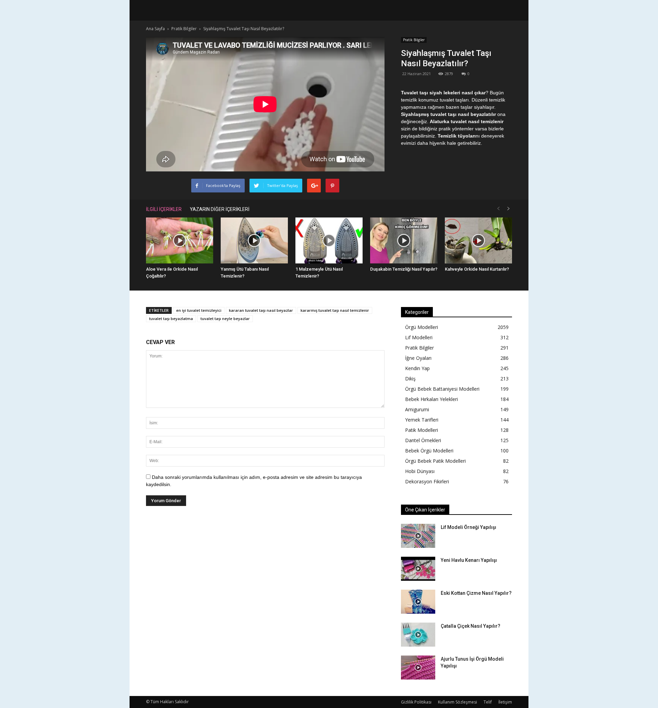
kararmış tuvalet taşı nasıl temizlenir (335, 310)
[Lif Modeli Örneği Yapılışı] (418, 536)
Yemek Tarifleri (421, 419)
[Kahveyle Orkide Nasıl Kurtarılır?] (478, 240)
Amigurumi (417, 409)
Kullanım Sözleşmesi (457, 702)
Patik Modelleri (421, 430)
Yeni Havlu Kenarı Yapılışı (469, 560)
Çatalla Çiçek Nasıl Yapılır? (470, 626)
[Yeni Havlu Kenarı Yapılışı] (418, 569)
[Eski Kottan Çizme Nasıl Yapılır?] (418, 602)
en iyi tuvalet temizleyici (198, 310)
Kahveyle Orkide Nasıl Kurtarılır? (477, 269)
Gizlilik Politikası (416, 702)
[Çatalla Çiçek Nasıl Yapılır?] (418, 635)
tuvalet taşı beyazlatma (171, 318)
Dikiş (410, 378)
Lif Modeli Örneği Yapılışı (468, 527)
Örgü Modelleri (421, 327)
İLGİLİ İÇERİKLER (164, 209)
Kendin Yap (417, 368)
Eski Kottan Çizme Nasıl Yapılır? (476, 593)
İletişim (505, 702)
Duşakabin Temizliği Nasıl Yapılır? (403, 269)
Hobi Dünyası (420, 471)
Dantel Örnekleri (423, 440)
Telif (488, 702)
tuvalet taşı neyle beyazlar (225, 318)
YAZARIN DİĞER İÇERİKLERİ (219, 209)
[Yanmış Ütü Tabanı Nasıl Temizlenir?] (254, 240)
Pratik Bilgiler (414, 39)
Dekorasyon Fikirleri (427, 481)
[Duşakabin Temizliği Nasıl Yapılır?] (403, 240)
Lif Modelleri (418, 337)
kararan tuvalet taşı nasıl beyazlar (261, 310)
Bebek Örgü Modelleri (429, 450)
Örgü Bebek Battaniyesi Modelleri (442, 389)
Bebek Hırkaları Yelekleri (431, 399)
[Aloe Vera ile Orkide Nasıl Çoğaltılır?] (179, 240)
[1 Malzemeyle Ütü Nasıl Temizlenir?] (329, 240)
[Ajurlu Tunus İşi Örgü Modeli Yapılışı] (418, 668)
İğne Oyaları (418, 358)
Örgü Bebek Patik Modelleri (435, 461)
